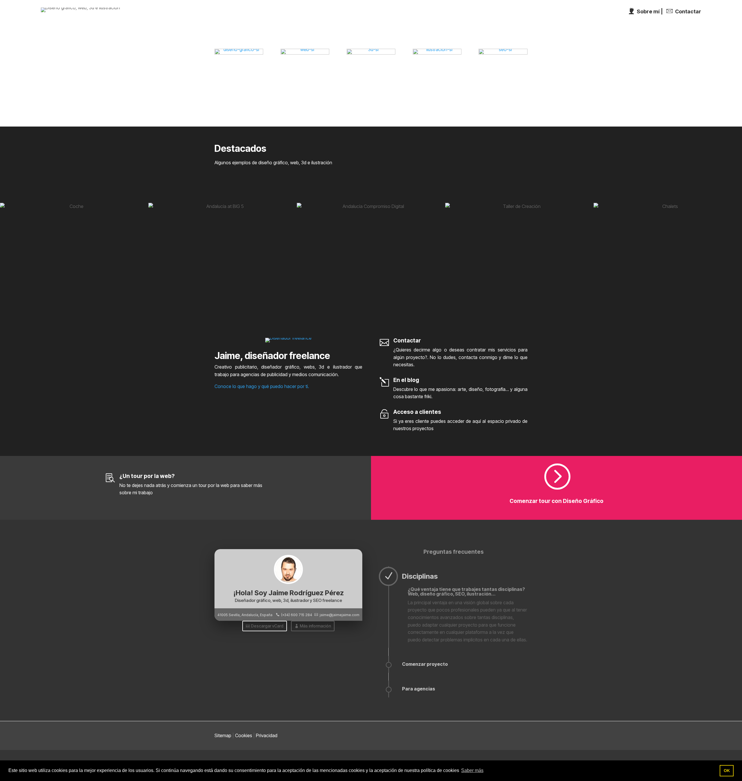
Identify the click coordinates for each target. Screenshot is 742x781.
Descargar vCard (267, 625)
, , (244, 615)
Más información (315, 625)
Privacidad (266, 735)
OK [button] (727, 770)
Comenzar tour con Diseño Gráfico (556, 501)
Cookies (243, 735)
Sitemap (222, 735)
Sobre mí (680, 13)
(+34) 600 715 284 (296, 615)
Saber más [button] (472, 770)
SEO (647, 13)
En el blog (406, 380)
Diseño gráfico (512, 13)
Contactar (720, 13)
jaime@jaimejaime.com (339, 615)
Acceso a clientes (417, 412)
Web (552, 13)
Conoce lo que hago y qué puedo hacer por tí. (261, 386)
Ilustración (611, 13)
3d (578, 13)
